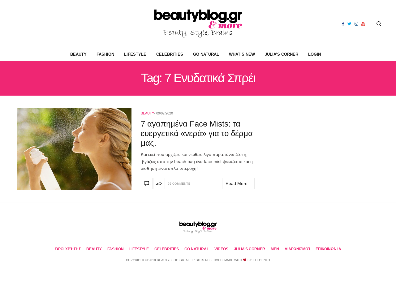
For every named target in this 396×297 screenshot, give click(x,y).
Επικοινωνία (328, 249)
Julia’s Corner (281, 54)
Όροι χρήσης (68, 249)
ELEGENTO (261, 260)
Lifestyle (135, 54)
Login (314, 54)
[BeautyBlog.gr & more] (198, 24)
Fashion (105, 54)
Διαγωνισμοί (297, 249)
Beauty (78, 54)
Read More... (238, 183)
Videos (221, 249)
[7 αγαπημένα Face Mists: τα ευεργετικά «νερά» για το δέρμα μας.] (74, 149)
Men (275, 249)
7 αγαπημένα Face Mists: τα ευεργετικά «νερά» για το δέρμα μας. (197, 133)
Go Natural (206, 54)
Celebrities (169, 54)
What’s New (242, 54)
